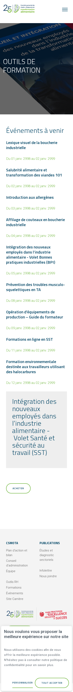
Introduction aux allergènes (30, 197)
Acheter (18, 488)
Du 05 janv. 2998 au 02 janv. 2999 (30, 273)
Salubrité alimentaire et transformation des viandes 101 (34, 172)
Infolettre (46, 570)
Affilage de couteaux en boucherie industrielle (35, 222)
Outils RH (12, 582)
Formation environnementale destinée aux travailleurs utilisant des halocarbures (35, 366)
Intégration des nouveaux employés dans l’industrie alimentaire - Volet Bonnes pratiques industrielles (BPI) (30, 254)
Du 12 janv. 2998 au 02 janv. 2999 (30, 383)
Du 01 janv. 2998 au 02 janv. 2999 (30, 159)
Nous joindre (48, 576)
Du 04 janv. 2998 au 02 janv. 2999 (30, 236)
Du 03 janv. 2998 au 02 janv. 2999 (30, 208)
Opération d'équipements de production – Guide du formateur (34, 314)
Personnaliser (22, 682)
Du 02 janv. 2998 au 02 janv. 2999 (30, 186)
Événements (14, 593)
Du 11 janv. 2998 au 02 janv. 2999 (30, 350)
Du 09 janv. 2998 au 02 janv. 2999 (30, 328)
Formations (13, 587)
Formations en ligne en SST (29, 339)
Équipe (10, 571)
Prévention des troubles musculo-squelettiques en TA (35, 287)
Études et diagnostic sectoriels (47, 555)
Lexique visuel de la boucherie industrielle (31, 145)
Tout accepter (51, 683)
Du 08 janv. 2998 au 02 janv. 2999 (30, 301)
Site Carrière (14, 599)
